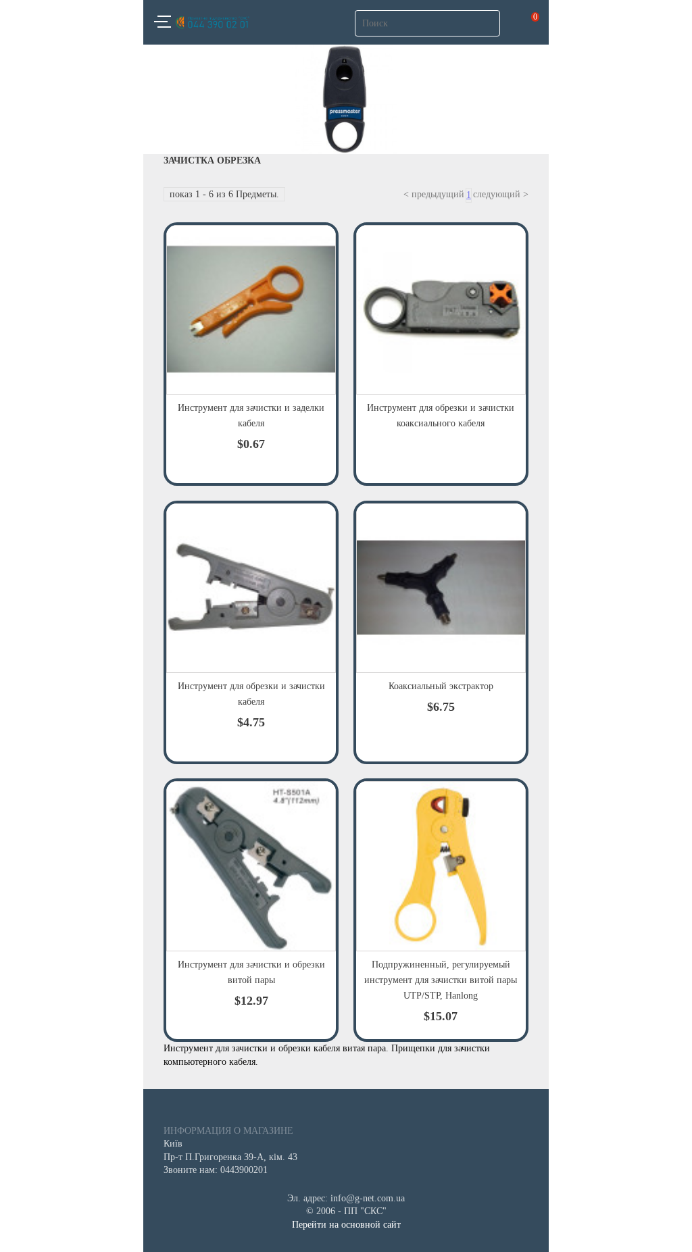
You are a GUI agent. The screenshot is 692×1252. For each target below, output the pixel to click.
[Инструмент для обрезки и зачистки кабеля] (251, 588)
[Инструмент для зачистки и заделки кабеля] (251, 310)
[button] (162, 24)
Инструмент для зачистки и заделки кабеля (251, 415)
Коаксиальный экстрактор (441, 686)
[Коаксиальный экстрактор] (441, 588)
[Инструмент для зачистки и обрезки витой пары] (251, 866)
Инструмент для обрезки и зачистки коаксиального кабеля (440, 415)
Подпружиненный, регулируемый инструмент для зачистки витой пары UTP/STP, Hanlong (440, 980)
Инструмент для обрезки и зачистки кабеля (251, 694)
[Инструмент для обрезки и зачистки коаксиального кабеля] (441, 310)
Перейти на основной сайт (346, 1225)
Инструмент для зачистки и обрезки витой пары (251, 972)
